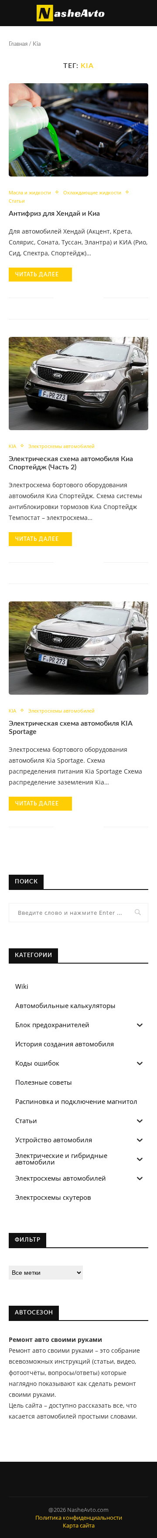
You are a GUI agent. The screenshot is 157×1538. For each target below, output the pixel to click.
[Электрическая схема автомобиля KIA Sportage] (78, 647)
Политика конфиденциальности (78, 1517)
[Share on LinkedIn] (78, 297)
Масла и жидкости (30, 192)
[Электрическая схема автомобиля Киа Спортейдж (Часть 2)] (78, 383)
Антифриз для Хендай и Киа (54, 213)
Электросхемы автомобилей (61, 446)
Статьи (17, 201)
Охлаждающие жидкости (92, 192)
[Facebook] (69, 1479)
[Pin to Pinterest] (69, 297)
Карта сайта (79, 1525)
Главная (18, 44)
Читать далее (37, 274)
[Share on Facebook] (60, 297)
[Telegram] (88, 1479)
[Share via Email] (97, 297)
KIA (12, 446)
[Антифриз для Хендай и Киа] (78, 129)
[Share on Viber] (87, 297)
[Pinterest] (78, 1479)
